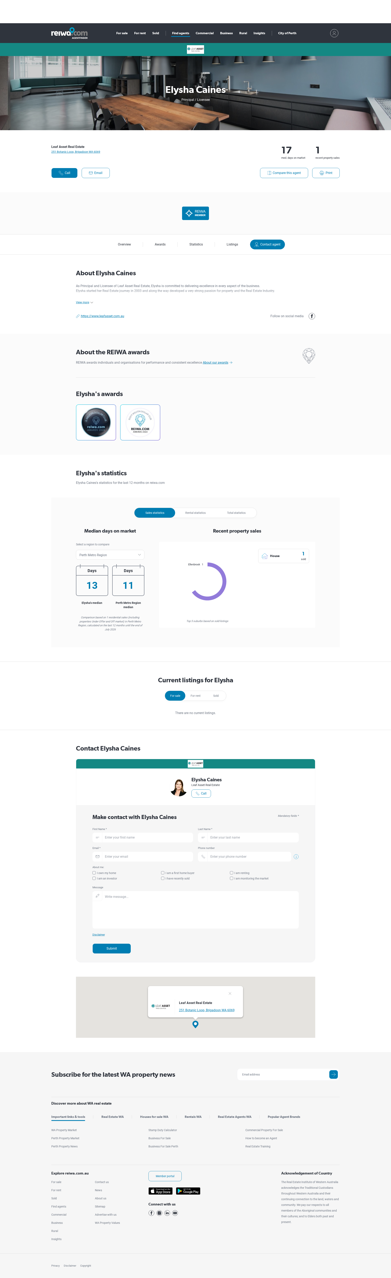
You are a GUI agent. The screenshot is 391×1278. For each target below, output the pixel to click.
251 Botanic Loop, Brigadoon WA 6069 (75, 151)
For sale (122, 33)
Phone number (206, 848)
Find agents (180, 33)
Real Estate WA (112, 1117)
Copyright (85, 1265)
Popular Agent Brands (284, 1117)
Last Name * (205, 829)
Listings (232, 244)
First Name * (99, 829)
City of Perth (287, 33)
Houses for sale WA (154, 1117)
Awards (160, 244)
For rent (140, 33)
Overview (124, 244)
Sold (155, 33)
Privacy (55, 1265)
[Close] (230, 994)
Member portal (165, 1176)
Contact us (102, 1182)
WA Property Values (107, 1222)
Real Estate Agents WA (235, 1117)
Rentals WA (193, 1117)
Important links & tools (68, 1117)
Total (236, 512)
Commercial (205, 33)
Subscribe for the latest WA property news (113, 1074)
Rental (195, 512)
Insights (259, 33)
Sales (154, 512)
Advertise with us (105, 1214)
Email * (96, 848)
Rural (243, 33)
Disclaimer (70, 1265)
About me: (98, 867)
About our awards (215, 362)
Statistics (196, 244)
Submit (112, 948)
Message (97, 887)
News (98, 1190)
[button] (195, 1024)
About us (100, 1198)
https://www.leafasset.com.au (102, 316)
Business (226, 33)
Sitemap (100, 1206)
